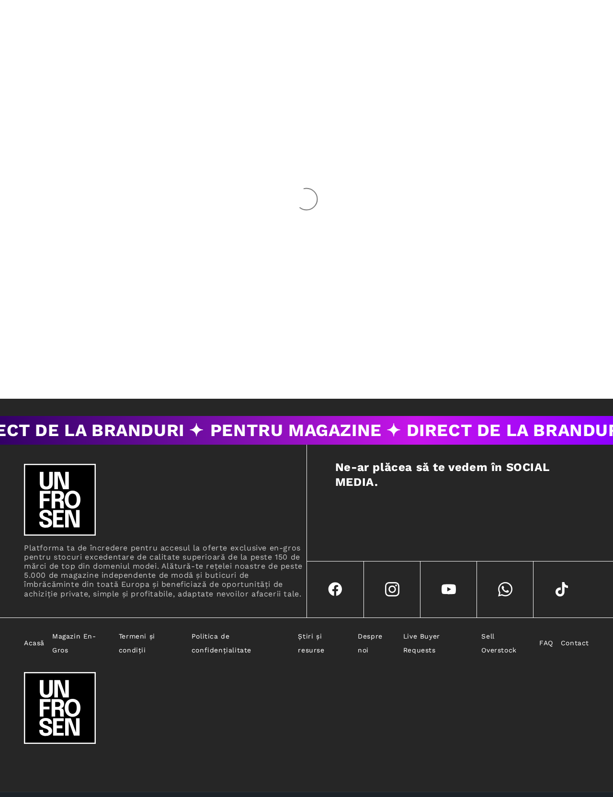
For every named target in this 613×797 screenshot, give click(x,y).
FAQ (546, 643)
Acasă (34, 643)
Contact (575, 643)
